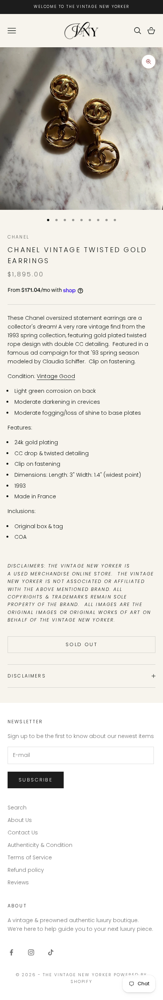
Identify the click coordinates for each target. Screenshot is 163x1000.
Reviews (18, 882)
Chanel (18, 237)
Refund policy (26, 870)
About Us (20, 820)
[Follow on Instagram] (31, 952)
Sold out (81, 644)
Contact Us (23, 832)
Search (17, 807)
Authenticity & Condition (40, 845)
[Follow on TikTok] (51, 952)
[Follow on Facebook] (11, 952)
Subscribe (36, 779)
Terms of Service (30, 857)
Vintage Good (56, 376)
